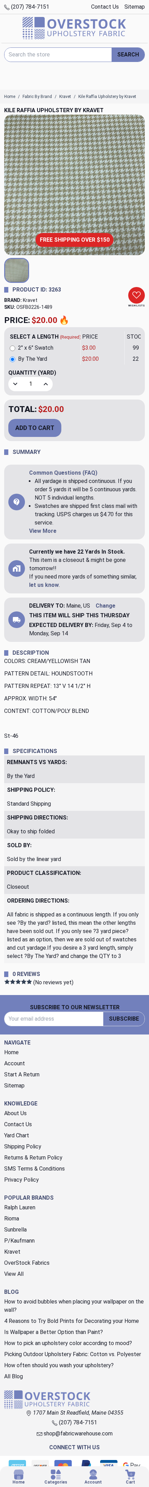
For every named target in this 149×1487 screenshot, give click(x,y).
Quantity (32, 372)
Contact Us (105, 6)
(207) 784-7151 (29, 6)
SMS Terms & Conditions (34, 1168)
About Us (15, 1113)
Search (128, 54)
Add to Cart (34, 427)
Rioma (11, 1218)
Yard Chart (16, 1135)
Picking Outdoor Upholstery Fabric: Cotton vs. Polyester (72, 1354)
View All (14, 1274)
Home (11, 1052)
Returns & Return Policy (33, 1157)
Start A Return (22, 1074)
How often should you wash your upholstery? (59, 1365)
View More (42, 531)
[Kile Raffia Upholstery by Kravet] (74, 185)
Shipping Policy (22, 1146)
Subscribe (124, 1018)
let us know (44, 585)
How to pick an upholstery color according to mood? (68, 1343)
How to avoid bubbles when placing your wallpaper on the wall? (74, 1305)
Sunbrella (15, 1229)
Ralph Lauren (19, 1207)
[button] (16, 270)
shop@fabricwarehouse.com (77, 1433)
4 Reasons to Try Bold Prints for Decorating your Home (71, 1321)
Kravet (30, 300)
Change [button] (105, 605)
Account (14, 1063)
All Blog (13, 1376)
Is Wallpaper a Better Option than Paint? (53, 1332)
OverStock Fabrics (27, 1263)
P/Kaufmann (19, 1240)
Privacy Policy (21, 1179)
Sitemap (134, 6)
